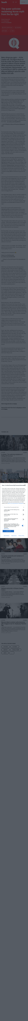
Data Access (14, 535)
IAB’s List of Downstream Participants (15, 503)
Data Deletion (6, 535)
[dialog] (14, 510)
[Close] (25, 485)
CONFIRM (8, 531)
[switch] (23, 510)
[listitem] (14, 507)
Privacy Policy (21, 535)
